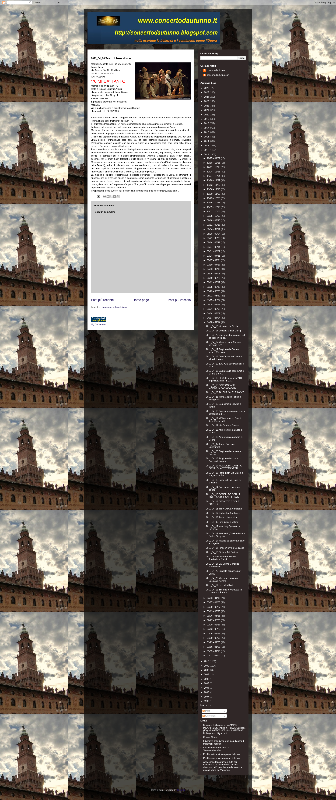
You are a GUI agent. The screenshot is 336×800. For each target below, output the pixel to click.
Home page (141, 300)
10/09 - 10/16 (214, 207)
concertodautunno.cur (218, 75)
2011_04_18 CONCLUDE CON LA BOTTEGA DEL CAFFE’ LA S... (223, 495)
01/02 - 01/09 (214, 655)
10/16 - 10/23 (214, 202)
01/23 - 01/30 (214, 642)
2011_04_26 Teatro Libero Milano (222, 517)
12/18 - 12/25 (214, 162)
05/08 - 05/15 (214, 304)
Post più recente (102, 300)
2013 (207, 145)
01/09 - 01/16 (214, 651)
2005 (207, 683)
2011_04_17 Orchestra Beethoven (223, 513)
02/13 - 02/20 (214, 629)
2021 (207, 110)
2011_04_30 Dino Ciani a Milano (222, 522)
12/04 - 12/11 (214, 171)
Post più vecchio (179, 300)
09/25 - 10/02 (214, 216)
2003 (207, 692)
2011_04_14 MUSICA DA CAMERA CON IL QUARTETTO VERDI (223, 467)
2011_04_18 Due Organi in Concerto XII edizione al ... (224, 358)
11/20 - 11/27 (214, 180)
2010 (207, 661)
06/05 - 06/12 (214, 287)
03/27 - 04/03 (214, 602)
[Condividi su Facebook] (114, 196)
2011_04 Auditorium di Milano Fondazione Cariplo (221, 558)
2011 (207, 154)
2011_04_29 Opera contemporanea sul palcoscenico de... (225, 336)
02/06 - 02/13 (214, 633)
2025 (207, 92)
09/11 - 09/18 (214, 225)
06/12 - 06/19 (214, 282)
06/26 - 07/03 (214, 273)
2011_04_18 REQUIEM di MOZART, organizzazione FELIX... (224, 379)
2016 (207, 132)
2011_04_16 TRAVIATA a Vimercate (224, 508)
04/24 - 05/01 (214, 313)
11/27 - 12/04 (214, 176)
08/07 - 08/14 (214, 247)
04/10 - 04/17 (214, 322)
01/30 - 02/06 (214, 638)
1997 (207, 696)
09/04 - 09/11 (214, 229)
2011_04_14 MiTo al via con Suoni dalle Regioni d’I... (223, 419)
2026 (207, 88)
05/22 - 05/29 (214, 295)
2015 (207, 136)
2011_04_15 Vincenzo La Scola (222, 326)
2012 (207, 150)
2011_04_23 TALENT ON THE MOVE (225, 392)
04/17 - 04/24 (214, 318)
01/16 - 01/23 (214, 647)
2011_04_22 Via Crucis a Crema (222, 425)
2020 (207, 114)
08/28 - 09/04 (214, 233)
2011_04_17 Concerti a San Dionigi (223, 330)
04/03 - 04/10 (214, 598)
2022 (207, 105)
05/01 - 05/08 (214, 309)
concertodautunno (216, 70)
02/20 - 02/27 (214, 624)
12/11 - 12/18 (214, 167)
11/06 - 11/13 (214, 189)
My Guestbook (98, 324)
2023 (207, 101)
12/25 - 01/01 (214, 158)
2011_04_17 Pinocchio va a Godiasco (225, 548)
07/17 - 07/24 (214, 260)
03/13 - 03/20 (214, 611)
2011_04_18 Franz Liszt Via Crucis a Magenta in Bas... (224, 474)
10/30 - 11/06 (214, 194)
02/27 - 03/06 (214, 620)
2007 (207, 674)
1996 (207, 701)
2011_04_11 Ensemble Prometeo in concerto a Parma (224, 591)
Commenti (210, 716)
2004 (207, 687)
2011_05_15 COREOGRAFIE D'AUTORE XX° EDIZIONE (221, 386)
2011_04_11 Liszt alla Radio (220, 585)
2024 (207, 96)
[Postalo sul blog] (108, 196)
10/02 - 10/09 (214, 211)
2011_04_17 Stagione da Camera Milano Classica (222, 350)
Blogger (181, 790)
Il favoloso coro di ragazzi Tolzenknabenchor (216, 749)
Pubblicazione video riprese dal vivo (221, 754)
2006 (207, 679)
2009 (207, 665)
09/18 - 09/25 (214, 220)
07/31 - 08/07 (214, 251)
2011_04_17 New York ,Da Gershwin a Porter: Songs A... (225, 535)
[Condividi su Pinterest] (118, 196)
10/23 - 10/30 (214, 198)
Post (207, 711)
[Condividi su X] (111, 196)
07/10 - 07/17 (214, 264)
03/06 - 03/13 (214, 615)
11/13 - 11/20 (214, 185)
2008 (207, 670)
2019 (207, 119)
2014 (207, 141)
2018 (207, 123)
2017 (207, 128)
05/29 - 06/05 (214, 291)
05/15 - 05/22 (214, 300)
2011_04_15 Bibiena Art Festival (222, 552)
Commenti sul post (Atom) (115, 307)
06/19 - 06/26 (214, 278)
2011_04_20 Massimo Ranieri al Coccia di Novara (222, 579)
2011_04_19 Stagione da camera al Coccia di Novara (223, 460)
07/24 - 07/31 (214, 255)
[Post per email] (98, 196)
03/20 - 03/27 (214, 607)
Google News (210, 737)
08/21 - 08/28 (214, 238)
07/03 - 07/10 (214, 269)
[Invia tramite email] (104, 196)
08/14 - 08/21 (214, 242)
